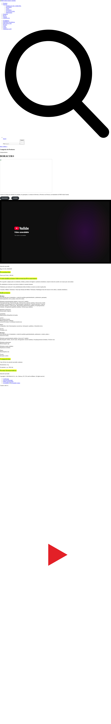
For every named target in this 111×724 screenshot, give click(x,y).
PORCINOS (9, 12)
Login (4, 26)
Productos (5, 14)
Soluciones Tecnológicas (9, 22)
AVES (7, 8)
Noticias (5, 16)
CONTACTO (6, 18)
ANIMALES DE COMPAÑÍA (13, 6)
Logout (4, 27)
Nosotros (5, 3)
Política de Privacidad (8, 381)
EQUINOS (8, 10)
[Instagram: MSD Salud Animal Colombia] (1, 723)
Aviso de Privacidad (8, 380)
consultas (15, 198)
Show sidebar (3, 146)
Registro (5, 24)
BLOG (4, 15)
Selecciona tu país (7, 23)
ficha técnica (5, 198)
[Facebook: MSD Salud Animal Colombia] (55, 498)
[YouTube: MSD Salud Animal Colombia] (55, 609)
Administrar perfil (7, 29)
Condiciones (6, 379)
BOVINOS (9, 7)
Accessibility (6, 383)
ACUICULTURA (10, 11)
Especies (5, 4)
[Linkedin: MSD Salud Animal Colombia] (55, 721)
